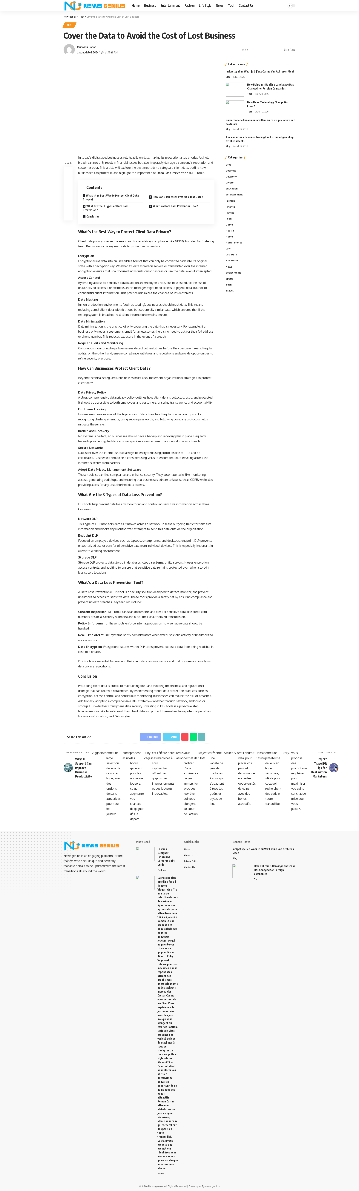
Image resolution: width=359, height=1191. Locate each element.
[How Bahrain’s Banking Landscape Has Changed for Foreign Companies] (235, 90)
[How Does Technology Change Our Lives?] (235, 107)
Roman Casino (125, 755)
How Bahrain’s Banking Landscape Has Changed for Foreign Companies (274, 869)
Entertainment (234, 194)
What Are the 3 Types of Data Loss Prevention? (105, 208)
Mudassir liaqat (86, 47)
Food (229, 218)
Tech (70, 25)
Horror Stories (234, 242)
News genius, (156, 1186)
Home (229, 236)
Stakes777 (231, 753)
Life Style (231, 254)
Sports (229, 278)
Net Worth (232, 260)
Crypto (230, 182)
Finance (230, 206)
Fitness (230, 212)
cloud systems (152, 562)
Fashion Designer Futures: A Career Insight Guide (166, 856)
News (229, 266)
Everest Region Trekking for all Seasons (166, 881)
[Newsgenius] (95, 5)
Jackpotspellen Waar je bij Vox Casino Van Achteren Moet (260, 71)
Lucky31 (286, 753)
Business (231, 170)
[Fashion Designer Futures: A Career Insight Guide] (145, 854)
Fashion (230, 200)
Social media (233, 272)
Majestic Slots (204, 755)
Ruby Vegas (148, 755)
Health (230, 230)
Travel (230, 290)
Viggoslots (99, 753)
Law (228, 248)
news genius (212, 1186)
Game (229, 224)
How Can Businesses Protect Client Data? (178, 196)
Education (232, 188)
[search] (282, 5)
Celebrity (231, 176)
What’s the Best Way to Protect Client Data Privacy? (111, 197)
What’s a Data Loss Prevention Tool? (175, 206)
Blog (228, 76)
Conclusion (92, 216)
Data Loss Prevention (172, 173)
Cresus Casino (179, 755)
